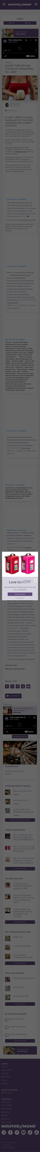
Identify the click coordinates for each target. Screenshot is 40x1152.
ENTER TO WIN (20, 594)
